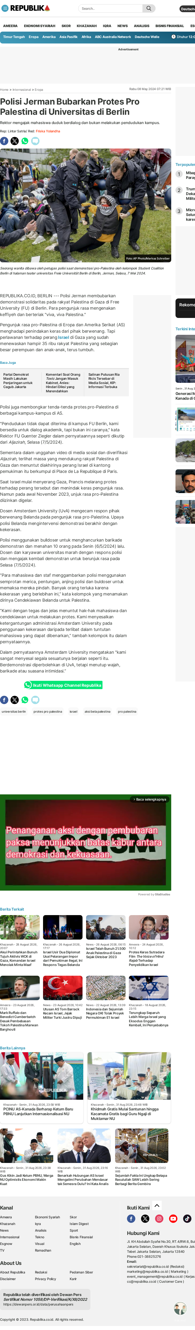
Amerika (49, 37)
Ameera (6, 1217)
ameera (10, 26)
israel (73, 711)
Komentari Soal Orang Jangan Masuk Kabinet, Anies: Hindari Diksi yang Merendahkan (63, 382)
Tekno (39, 1237)
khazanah (87, 26)
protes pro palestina (48, 711)
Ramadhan (43, 1250)
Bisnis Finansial (170, 26)
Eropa (33, 37)
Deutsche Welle (147, 37)
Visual (39, 1244)
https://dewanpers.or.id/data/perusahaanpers (38, 1304)
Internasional (22, 89)
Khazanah (7, 1224)
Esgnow (6, 1244)
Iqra (38, 1224)
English (75, 1244)
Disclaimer (8, 1279)
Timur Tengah (14, 37)
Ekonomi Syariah (39, 26)
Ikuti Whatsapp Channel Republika (67, 685)
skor (66, 26)
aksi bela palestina (97, 711)
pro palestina (127, 711)
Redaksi (41, 1272)
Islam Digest (79, 1224)
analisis (141, 26)
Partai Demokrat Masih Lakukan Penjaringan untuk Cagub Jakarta (17, 380)
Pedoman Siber (81, 1272)
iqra (107, 26)
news (122, 26)
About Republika (12, 1272)
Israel (63, 337)
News (4, 1230)
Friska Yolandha (48, 131)
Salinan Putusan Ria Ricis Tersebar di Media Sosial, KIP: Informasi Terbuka (104, 380)
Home (4, 89)
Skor (73, 1217)
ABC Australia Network (113, 37)
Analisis (41, 1230)
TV (2, 1250)
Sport (74, 1230)
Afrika (86, 37)
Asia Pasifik (68, 37)
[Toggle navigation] (5, 8)
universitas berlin (14, 711)
